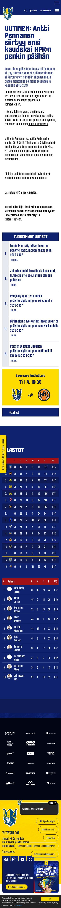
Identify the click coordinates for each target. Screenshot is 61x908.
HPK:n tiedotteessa (38, 124)
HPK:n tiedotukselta (26, 192)
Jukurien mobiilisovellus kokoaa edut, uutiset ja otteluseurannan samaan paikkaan (33, 275)
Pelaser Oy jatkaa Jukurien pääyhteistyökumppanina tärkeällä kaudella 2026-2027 (31, 350)
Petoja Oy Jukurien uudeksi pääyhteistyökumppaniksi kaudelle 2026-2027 (31, 300)
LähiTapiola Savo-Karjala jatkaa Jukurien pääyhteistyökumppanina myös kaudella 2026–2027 (34, 325)
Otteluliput (45, 10)
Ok (50, 899)
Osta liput (14, 412)
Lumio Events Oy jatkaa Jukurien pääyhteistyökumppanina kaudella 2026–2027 (30, 250)
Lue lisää (19, 905)
